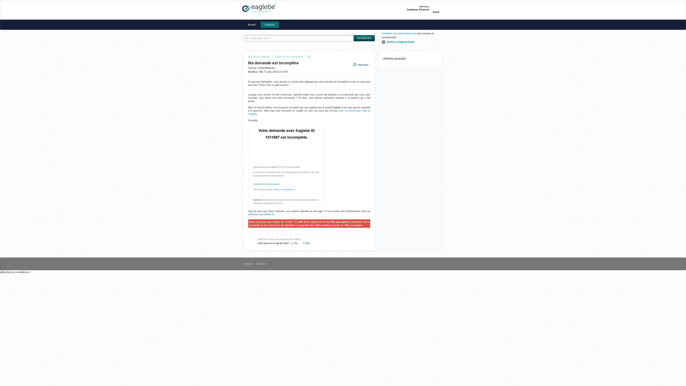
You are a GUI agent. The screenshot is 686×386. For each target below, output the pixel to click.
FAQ (309, 56)
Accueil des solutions (259, 56)
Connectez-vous (390, 33)
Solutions (270, 24)
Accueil (252, 24)
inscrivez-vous (409, 33)
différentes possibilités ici (261, 214)
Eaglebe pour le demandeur (288, 56)
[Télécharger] (336, 150)
